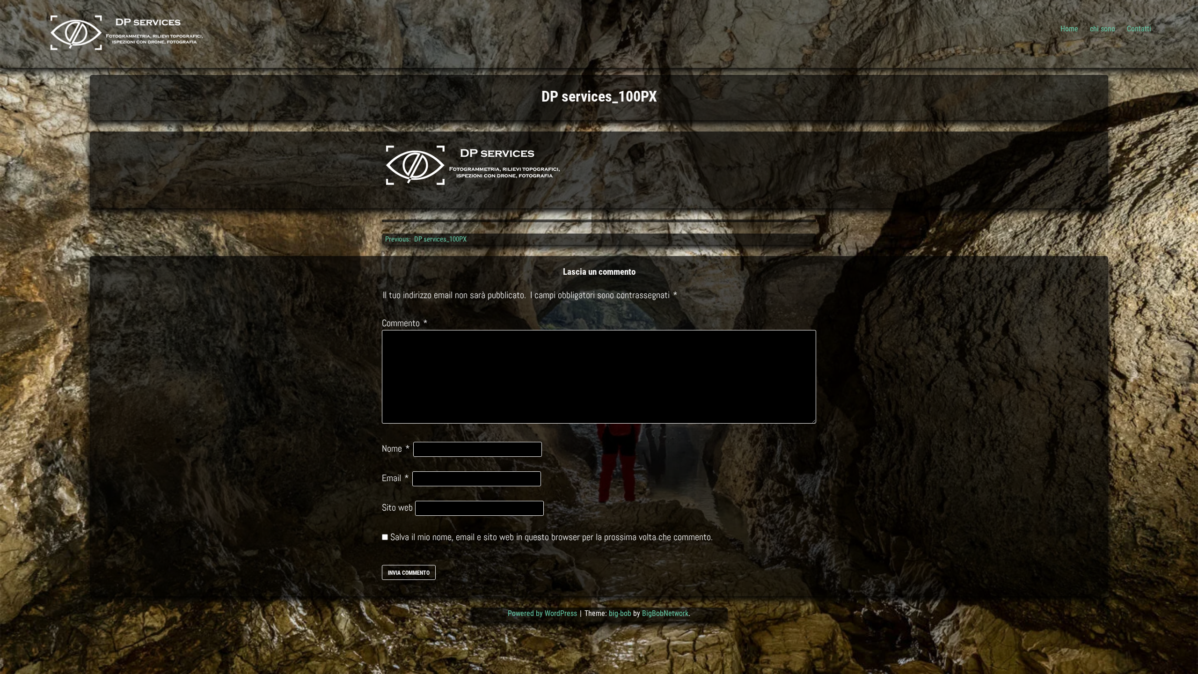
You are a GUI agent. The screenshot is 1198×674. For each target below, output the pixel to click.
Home (1069, 28)
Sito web (397, 507)
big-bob (620, 613)
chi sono (1102, 28)
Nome (396, 448)
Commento (405, 323)
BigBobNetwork (665, 613)
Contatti (1139, 28)
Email (395, 478)
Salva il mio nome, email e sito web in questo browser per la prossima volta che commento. (551, 537)
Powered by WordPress (543, 613)
